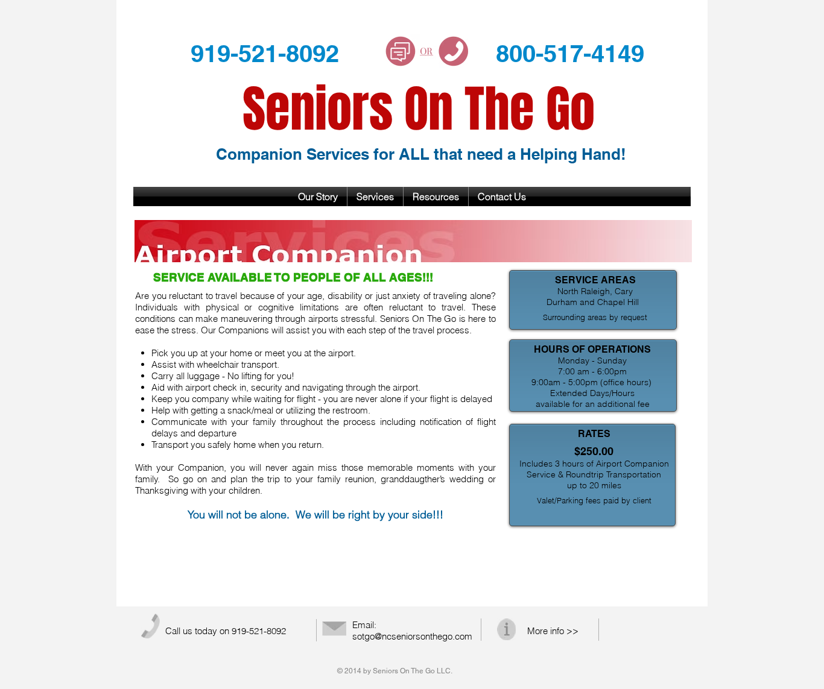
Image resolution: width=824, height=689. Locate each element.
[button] (375, 196)
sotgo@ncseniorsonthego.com (412, 636)
